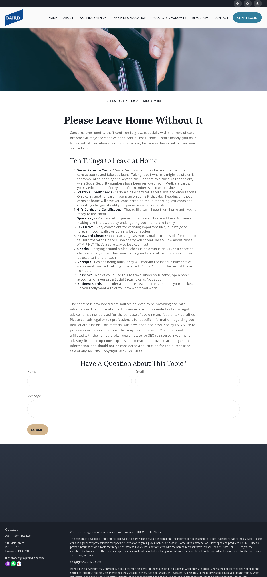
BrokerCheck (153, 532)
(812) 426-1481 (19, 3)
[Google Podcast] (258, 3)
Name (32, 371)
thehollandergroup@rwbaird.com (24, 558)
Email (139, 371)
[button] (53, 17)
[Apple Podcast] (238, 3)
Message (34, 396)
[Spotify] (248, 3)
